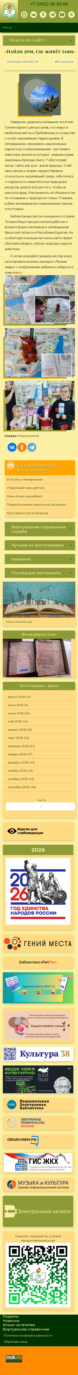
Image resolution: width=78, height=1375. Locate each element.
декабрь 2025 (18, 762)
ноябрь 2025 (17, 770)
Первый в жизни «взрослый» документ (36, 504)
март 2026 (15, 738)
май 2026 (15, 721)
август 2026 (16, 697)
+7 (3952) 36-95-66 (49, 4)
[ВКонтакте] (12, 447)
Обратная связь (15, 1341)
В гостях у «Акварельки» (25, 479)
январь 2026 (17, 754)
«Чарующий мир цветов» (25, 488)
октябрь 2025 (18, 779)
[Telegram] (31, 447)
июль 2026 (15, 705)
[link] (39, 40)
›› (41, 806)
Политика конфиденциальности (28, 1335)
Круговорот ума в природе (27, 513)
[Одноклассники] (22, 447)
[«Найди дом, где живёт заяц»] (40, 94)
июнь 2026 (16, 713)
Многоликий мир (19, 622)
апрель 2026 (17, 729)
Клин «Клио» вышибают (24, 496)
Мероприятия (28, 436)
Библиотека (38, 961)
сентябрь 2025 (19, 787)
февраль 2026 (18, 746)
